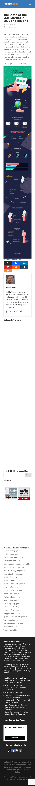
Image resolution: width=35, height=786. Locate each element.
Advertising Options (14, 769)
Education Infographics (12, 561)
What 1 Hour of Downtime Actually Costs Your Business (17, 696)
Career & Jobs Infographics (13, 557)
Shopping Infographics (12, 613)
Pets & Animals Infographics (14, 607)
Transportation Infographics (14, 623)
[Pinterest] (8, 267)
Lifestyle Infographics (11, 594)
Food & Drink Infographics (13, 574)
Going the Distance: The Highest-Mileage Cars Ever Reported (17, 713)
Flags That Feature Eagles (14, 692)
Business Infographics (12, 554)
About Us (17, 767)
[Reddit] (16, 267)
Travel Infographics (11, 627)
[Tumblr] (24, 267)
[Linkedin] (24, 263)
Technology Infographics (12, 620)
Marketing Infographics (11, 27)
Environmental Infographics (14, 567)
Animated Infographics (12, 551)
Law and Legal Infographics (13, 590)
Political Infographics (11, 610)
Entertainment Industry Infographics (17, 564)
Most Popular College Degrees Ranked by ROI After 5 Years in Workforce (16, 707)
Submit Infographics (12, 762)
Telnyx (18, 47)
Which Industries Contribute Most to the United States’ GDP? (17, 682)
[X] (8, 263)
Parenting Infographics (12, 604)
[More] (8, 270)
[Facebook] (16, 263)
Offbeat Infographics (11, 600)
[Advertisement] (18, 392)
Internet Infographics (11, 587)
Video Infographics (10, 630)
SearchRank (23, 780)
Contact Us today (10, 668)
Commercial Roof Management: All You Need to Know (17, 701)
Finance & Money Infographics (15, 571)
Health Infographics (11, 577)
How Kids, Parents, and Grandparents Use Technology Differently (16, 687)
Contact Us (26, 767)
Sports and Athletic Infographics (15, 617)
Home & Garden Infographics (14, 584)
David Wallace (10, 24)
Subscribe (15, 738)
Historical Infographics (12, 580)
